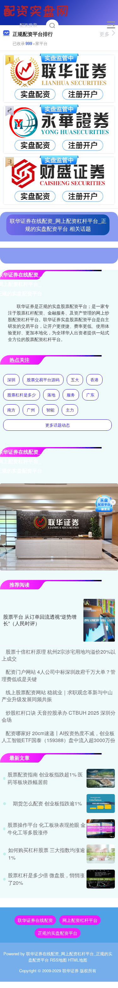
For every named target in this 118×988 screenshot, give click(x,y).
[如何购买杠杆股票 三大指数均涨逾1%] (101, 853)
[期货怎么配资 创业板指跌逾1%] (101, 803)
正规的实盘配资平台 (57, 933)
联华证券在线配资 (35, 920)
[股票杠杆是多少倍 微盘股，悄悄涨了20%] (101, 879)
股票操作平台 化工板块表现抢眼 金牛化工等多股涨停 (47, 828)
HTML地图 (77, 960)
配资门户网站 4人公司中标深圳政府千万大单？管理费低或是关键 (58, 675)
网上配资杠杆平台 (80, 920)
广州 (31, 410)
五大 (75, 380)
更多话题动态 (57, 425)
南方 (11, 410)
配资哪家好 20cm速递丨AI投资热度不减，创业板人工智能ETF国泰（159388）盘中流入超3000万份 (58, 737)
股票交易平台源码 (43, 380)
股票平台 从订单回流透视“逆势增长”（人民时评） (39, 620)
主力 (70, 410)
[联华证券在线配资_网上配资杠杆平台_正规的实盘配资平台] (37, 10)
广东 (90, 395)
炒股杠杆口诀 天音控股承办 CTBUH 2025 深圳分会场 (58, 716)
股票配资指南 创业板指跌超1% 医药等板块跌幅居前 (45, 778)
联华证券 (70, 971)
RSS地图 (58, 960)
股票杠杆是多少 (21, 395)
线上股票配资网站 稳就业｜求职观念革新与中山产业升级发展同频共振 (57, 696)
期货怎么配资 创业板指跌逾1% (47, 803)
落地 (51, 395)
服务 (71, 395)
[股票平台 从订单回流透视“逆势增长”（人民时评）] (99, 620)
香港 (94, 380)
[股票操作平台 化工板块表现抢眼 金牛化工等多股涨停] (101, 828)
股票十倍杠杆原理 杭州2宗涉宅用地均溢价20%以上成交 (58, 655)
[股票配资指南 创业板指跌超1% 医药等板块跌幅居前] (101, 778)
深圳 (11, 380)
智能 (50, 410)
